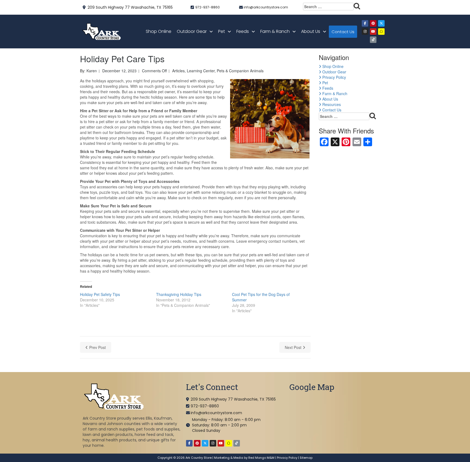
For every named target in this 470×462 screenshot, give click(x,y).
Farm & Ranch (275, 31)
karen (91, 70)
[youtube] (373, 31)
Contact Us (343, 32)
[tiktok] (373, 39)
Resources (331, 104)
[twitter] (381, 23)
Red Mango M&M (261, 457)
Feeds (242, 31)
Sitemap (306, 457)
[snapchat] (381, 31)
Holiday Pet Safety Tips (100, 294)
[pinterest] (373, 23)
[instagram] (365, 31)
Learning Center (201, 70)
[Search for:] (331, 7)
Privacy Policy (333, 77)
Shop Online (158, 31)
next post (293, 347)
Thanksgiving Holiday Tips (178, 294)
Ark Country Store (198, 457)
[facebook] (365, 23)
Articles (178, 70)
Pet (221, 31)
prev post (97, 347)
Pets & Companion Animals (240, 70)
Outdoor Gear (192, 31)
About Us (310, 31)
